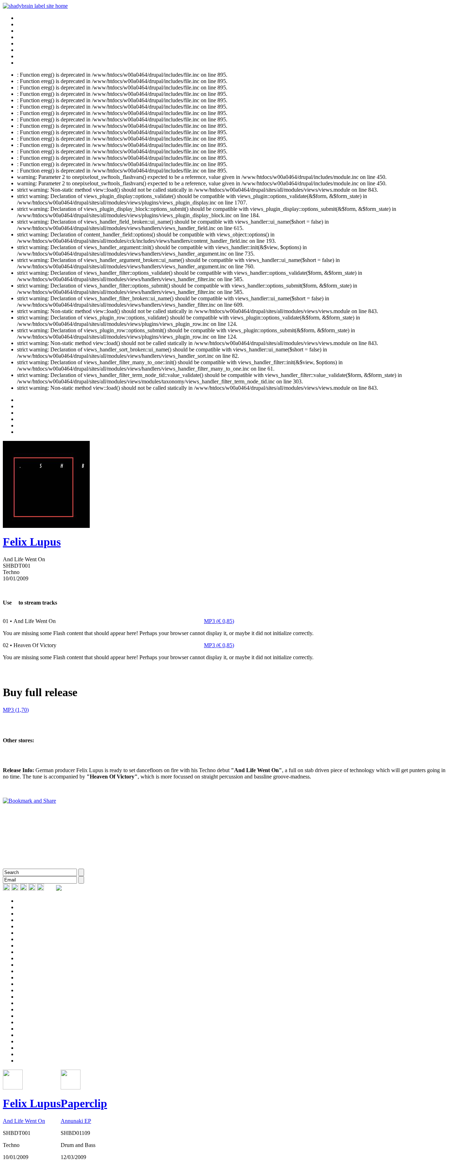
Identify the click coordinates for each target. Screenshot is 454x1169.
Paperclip (84, 1103)
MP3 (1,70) (16, 710)
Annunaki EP (76, 1121)
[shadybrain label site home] (35, 6)
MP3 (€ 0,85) (219, 621)
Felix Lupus (32, 541)
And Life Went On (24, 1121)
